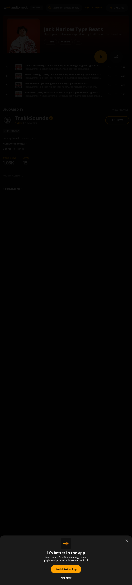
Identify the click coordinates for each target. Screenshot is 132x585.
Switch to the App (66, 569)
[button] (66, 292)
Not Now (66, 578)
